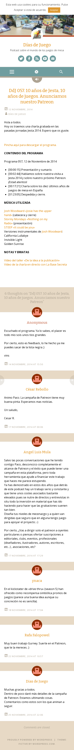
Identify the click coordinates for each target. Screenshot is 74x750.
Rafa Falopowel (37, 635)
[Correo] (53, 58)
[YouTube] (45, 58)
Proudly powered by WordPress (29, 739)
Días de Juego (37, 45)
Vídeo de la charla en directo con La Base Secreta (35, 264)
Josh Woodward (52, 231)
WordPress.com (44, 743)
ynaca (37, 581)
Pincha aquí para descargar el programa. (30, 145)
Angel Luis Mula (37, 452)
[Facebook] (29, 58)
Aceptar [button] (54, 10)
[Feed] (37, 58)
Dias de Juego (37, 681)
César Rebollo (37, 389)
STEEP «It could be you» (19, 227)
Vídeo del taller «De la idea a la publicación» (32, 260)
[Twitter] (21, 58)
